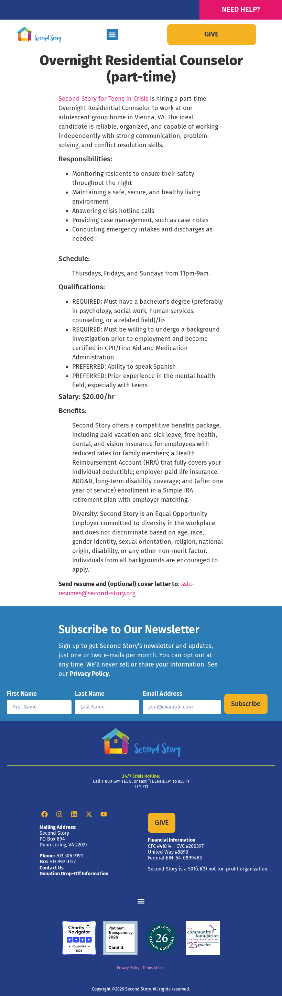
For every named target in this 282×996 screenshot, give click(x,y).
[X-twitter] (88, 814)
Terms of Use (153, 968)
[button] (112, 34)
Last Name (90, 694)
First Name (22, 694)
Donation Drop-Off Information (74, 874)
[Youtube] (103, 814)
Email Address (163, 694)
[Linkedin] (73, 814)
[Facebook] (44, 814)
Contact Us (52, 868)
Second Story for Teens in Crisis (103, 98)
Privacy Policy (89, 674)
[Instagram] (59, 814)
